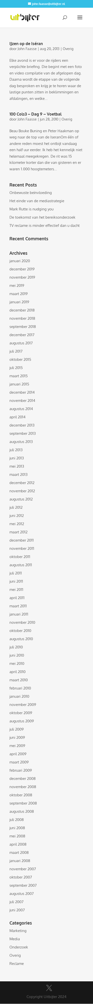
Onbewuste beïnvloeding (30, 192)
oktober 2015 (20, 359)
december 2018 (22, 310)
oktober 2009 (20, 712)
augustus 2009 (21, 721)
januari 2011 (18, 614)
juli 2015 (16, 367)
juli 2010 (16, 647)
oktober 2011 (19, 556)
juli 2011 (15, 573)
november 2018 (22, 318)
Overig (68, 49)
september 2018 (22, 326)
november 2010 (22, 622)
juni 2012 (16, 515)
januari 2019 (19, 302)
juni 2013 (16, 458)
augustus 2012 (21, 499)
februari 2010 (20, 688)
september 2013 (22, 433)
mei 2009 (17, 745)
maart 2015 (18, 376)
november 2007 (22, 869)
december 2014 (22, 392)
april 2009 (18, 754)
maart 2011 (18, 606)
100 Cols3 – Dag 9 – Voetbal (35, 114)
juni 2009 (17, 737)
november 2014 (22, 400)
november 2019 (22, 277)
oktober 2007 (20, 877)
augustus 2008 (21, 811)
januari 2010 (19, 696)
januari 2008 (19, 860)
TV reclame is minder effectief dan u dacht (44, 225)
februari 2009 (20, 770)
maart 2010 (18, 680)
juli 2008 (16, 819)
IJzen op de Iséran (26, 43)
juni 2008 (17, 827)
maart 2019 (18, 293)
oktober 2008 (20, 795)
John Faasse (27, 49)
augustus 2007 (21, 893)
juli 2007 (16, 901)
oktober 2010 (20, 630)
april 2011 (17, 597)
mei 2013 (16, 466)
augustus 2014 (21, 408)
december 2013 (21, 425)
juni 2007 (17, 910)
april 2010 (17, 671)
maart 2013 (18, 474)
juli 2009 (16, 729)
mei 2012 (16, 523)
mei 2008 (17, 836)
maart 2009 (19, 762)
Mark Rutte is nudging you (31, 209)
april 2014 (17, 417)
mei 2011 (16, 589)
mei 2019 (16, 285)
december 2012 (21, 482)
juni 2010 (16, 655)
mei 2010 (16, 663)
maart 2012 (18, 532)
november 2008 (22, 786)
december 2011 (21, 540)
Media (14, 939)
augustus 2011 (20, 565)
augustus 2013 (21, 441)
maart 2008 (19, 852)
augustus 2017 (21, 343)
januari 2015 (19, 384)
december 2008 (22, 778)
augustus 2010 (21, 638)
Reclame (16, 963)
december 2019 (22, 269)
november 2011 (21, 548)
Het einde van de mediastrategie (36, 200)
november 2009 (22, 704)
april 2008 (18, 844)
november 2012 (22, 491)
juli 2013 (16, 449)
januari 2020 (19, 260)
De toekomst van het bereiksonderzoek (42, 217)
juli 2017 (16, 351)
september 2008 (23, 803)
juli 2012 (16, 507)
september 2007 (23, 885)
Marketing (18, 930)
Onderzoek (18, 947)
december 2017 (21, 334)
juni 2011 (16, 581)
